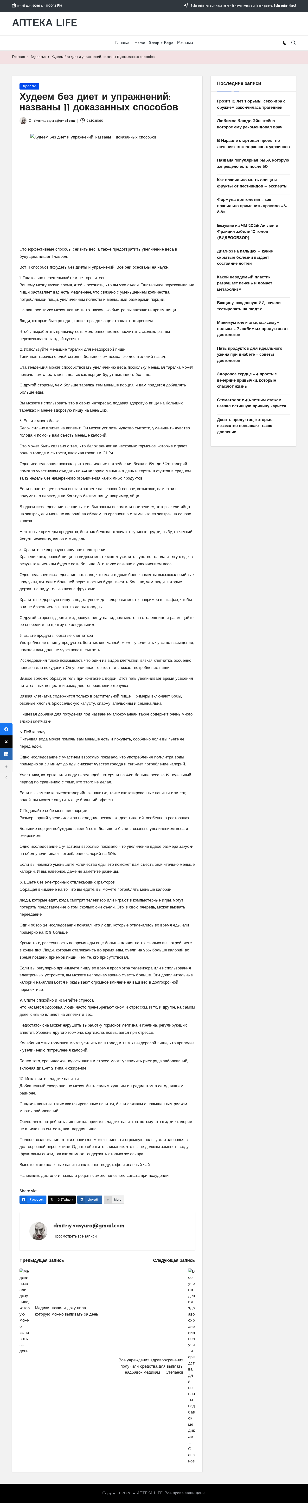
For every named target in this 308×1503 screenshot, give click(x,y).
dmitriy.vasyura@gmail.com (88, 1226)
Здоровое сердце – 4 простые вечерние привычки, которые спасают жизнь (247, 380)
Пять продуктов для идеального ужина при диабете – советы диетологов (249, 355)
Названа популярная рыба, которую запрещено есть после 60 (253, 163)
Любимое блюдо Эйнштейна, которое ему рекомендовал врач (249, 124)
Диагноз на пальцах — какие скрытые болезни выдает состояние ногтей (245, 257)
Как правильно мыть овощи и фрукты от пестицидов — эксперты (252, 183)
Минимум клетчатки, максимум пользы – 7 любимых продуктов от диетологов (252, 329)
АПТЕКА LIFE (44, 24)
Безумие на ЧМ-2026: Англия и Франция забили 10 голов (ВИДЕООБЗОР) (247, 232)
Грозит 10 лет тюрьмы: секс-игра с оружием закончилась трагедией (251, 104)
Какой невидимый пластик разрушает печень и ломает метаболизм (244, 283)
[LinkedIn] (6, 754)
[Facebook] (6, 729)
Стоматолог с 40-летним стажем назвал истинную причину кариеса (251, 403)
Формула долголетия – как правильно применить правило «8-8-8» (252, 206)
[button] (75, 1236)
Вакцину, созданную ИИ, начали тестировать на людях (249, 306)
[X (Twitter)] (6, 741)
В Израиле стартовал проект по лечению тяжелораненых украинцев (253, 144)
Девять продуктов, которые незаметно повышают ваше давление (244, 426)
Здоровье (29, 86)
